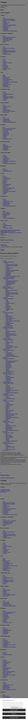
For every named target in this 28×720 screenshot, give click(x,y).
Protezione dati (14, 707)
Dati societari (19, 707)
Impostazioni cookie (14, 710)
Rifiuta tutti (14, 713)
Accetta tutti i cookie (14, 717)
